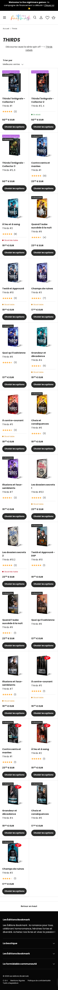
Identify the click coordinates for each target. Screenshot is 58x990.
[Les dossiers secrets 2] (14, 536)
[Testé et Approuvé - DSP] (43, 536)
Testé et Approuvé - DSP (43, 554)
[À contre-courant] (14, 404)
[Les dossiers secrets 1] (43, 469)
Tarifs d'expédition (10, 983)
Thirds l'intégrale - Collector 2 (42, 100)
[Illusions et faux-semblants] (14, 469)
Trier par (7, 60)
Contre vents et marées (40, 164)
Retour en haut (29, 906)
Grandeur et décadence (38, 354)
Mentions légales (17, 980)
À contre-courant (13, 420)
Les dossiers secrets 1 (43, 486)
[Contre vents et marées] (43, 147)
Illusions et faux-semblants (12, 486)
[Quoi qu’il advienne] (14, 337)
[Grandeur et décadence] (43, 337)
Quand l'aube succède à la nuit (41, 226)
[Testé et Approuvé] (14, 272)
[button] (53, 17)
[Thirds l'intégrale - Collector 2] (43, 82)
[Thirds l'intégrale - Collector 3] (14, 147)
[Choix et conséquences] (43, 404)
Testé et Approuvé (13, 288)
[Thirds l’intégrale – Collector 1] (14, 82)
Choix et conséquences (40, 422)
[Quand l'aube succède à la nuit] (43, 208)
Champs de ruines (42, 288)
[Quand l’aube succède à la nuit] (14, 604)
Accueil (6, 28)
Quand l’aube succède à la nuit (12, 621)
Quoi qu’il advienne (13, 352)
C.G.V (5, 980)
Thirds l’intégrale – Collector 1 (13, 100)
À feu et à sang (11, 224)
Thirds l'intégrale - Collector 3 (13, 164)
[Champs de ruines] (43, 272)
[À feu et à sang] (14, 208)
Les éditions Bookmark (19, 976)
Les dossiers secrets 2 (14, 554)
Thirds (14, 28)
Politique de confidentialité (39, 980)
